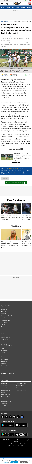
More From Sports (16, 200)
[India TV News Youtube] (30, 0)
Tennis (11, 21)
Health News (4, 368)
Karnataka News (5, 407)
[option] (16, 157)
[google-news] (22, 416)
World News (4, 350)
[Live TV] (29, 4)
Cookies (5, 459)
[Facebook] (2, 416)
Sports (23, 7)
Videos (8, 7)
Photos (3, 352)
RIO (18, 445)
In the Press (4, 318)
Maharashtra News (21, 383)
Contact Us (4, 309)
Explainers (3, 363)
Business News (5, 365)
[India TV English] (17, 3)
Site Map (7, 443)
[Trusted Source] (14, 75)
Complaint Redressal (6, 315)
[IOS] (24, 0)
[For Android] (7, 434)
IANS (9, 36)
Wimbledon (5, 178)
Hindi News (4, 322)
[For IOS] (21, 434)
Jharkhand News (5, 390)
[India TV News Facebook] (27, 0)
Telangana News (20, 388)
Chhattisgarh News (6, 401)
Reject (24, 462)
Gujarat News (4, 403)
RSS (22, 445)
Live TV (3, 324)
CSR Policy (12, 445)
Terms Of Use (14, 443)
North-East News (5, 394)
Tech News (4, 361)
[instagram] (10, 416)
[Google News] (5, 75)
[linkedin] (18, 416)
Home (2, 7)
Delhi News (4, 385)
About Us (3, 311)
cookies (6, 462)
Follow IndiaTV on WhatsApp (14, 183)
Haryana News (5, 388)
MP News (3, 392)
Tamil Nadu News (5, 396)
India (13, 7)
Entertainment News (6, 357)
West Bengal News (20, 390)
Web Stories (4, 329)
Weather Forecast (5, 337)
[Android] (25, 0)
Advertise (3, 313)
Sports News (4, 359)
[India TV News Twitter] (29, 0)
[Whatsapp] (26, 75)
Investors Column (5, 320)
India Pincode (4, 339)
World (17, 7)
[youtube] (14, 416)
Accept (14, 462)
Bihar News (4, 383)
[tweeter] (6, 416)
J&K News (3, 405)
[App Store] (21, 425)
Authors (3, 326)
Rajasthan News (20, 385)
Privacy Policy (23, 443)
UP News (3, 399)
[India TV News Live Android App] (7, 425)
